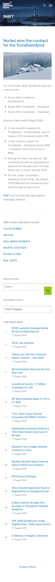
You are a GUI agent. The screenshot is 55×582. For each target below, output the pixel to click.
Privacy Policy (27, 567)
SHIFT (7, 195)
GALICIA (8, 235)
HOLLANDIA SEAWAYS (16, 241)
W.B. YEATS (10, 260)
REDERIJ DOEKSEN (14, 248)
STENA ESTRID (12, 254)
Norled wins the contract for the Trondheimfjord (25, 43)
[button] (50, 5)
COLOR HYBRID (12, 229)
